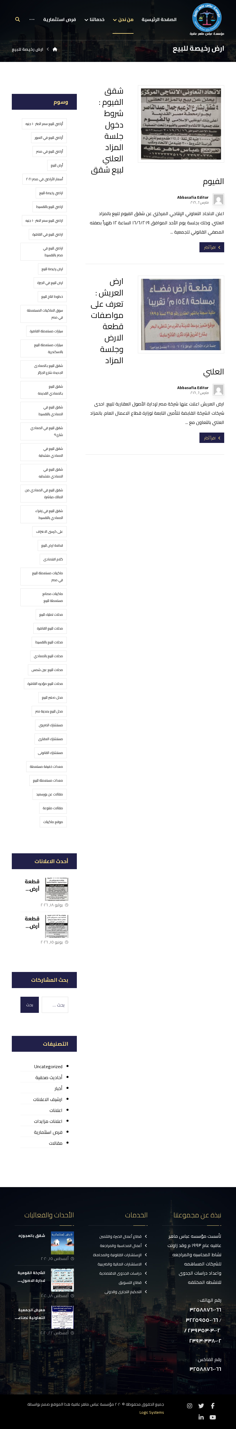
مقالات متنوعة (53, 808)
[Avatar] (218, 199)
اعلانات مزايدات (48, 1121)
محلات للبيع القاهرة (50, 628)
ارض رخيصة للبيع (52, 269)
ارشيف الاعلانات (47, 1099)
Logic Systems (152, 1412)
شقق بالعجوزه (31, 1235)
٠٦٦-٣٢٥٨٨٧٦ (205, 1309)
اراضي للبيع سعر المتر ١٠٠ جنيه (44, 220)
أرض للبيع (57, 165)
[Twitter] (201, 1406)
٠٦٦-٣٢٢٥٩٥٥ (202, 1320)
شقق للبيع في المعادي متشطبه (51, 473)
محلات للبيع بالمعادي (48, 656)
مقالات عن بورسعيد (49, 794)
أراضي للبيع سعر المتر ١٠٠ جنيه (44, 123)
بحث (29, 1005)
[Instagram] (189, 1406)
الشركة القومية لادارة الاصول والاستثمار (31, 1280)
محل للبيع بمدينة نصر (49, 711)
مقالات (55, 1143)
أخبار (58, 1088)
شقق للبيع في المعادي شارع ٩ (47, 431)
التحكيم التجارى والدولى (123, 1291)
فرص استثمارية (48, 1132)
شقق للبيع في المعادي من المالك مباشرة (44, 493)
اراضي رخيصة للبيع (51, 192)
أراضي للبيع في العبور (49, 137)
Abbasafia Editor (193, 197)
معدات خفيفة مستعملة (46, 766)
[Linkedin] (201, 1417)
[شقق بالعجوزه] (62, 1242)
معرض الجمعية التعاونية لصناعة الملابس (30, 1317)
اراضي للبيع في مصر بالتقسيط (53, 251)
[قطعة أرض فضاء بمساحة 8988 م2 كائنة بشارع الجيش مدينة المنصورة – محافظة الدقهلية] (56, 889)
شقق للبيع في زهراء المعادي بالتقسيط (49, 514)
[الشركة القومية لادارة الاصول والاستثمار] (62, 1280)
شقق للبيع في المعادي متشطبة (51, 452)
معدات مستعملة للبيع (48, 780)
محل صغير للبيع (52, 697)
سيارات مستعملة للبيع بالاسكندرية (48, 348)
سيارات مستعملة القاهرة (46, 331)
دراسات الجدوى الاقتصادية (120, 1273)
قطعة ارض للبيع (52, 545)
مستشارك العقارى (50, 739)
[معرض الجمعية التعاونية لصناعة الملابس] (62, 1317)
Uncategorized (48, 1066)
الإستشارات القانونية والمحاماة (117, 1254)
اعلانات (56, 1110)
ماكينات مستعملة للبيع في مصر (47, 576)
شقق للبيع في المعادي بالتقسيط (51, 410)
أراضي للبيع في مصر (49, 151)
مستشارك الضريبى (51, 725)
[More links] (32, 24)
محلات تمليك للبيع (51, 614)
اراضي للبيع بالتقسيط (49, 206)
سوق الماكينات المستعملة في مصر (45, 314)
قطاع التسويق (130, 1282)
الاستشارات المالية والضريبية (120, 1264)
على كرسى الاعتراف (49, 531)
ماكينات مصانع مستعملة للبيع (53, 597)
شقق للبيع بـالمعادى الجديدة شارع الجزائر (48, 369)
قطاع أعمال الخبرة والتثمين (120, 1236)
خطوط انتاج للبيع (52, 296)
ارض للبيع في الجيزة (50, 282)
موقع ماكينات (53, 821)
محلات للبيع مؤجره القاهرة (45, 683)
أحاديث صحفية (48, 1077)
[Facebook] (212, 1406)
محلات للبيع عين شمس (47, 669)
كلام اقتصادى (53, 559)
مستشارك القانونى (50, 752)
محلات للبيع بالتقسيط (49, 642)
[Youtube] (212, 1417)
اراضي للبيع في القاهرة (48, 234)
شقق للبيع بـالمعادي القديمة (50, 390)
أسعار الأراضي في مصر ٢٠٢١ (44, 179)
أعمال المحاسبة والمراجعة (121, 1245)
